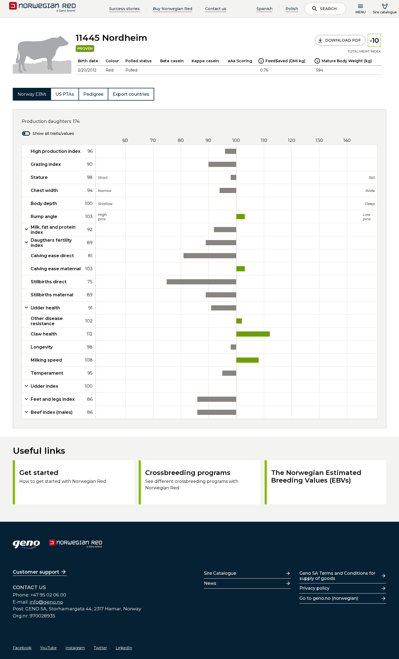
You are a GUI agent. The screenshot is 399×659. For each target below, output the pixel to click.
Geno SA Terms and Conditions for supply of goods (337, 576)
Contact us (215, 8)
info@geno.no (46, 602)
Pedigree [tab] (93, 94)
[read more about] (261, 61)
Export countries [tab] (131, 94)
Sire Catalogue (220, 573)
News (210, 583)
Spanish (264, 8)
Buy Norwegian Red (172, 8)
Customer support (36, 572)
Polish (292, 8)
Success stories (124, 8)
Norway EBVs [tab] (32, 94)
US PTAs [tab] (64, 94)
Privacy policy (314, 588)
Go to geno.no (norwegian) (328, 598)
